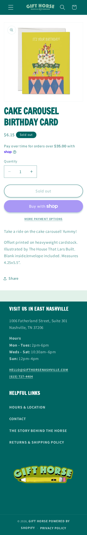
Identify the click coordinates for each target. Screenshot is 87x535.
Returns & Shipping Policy (36, 442)
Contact (17, 418)
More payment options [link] (43, 219)
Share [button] (13, 278)
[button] (11, 7)
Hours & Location (27, 407)
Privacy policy (53, 528)
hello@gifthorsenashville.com (38, 370)
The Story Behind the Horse (38, 430)
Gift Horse (38, 521)
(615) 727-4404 (21, 376)
